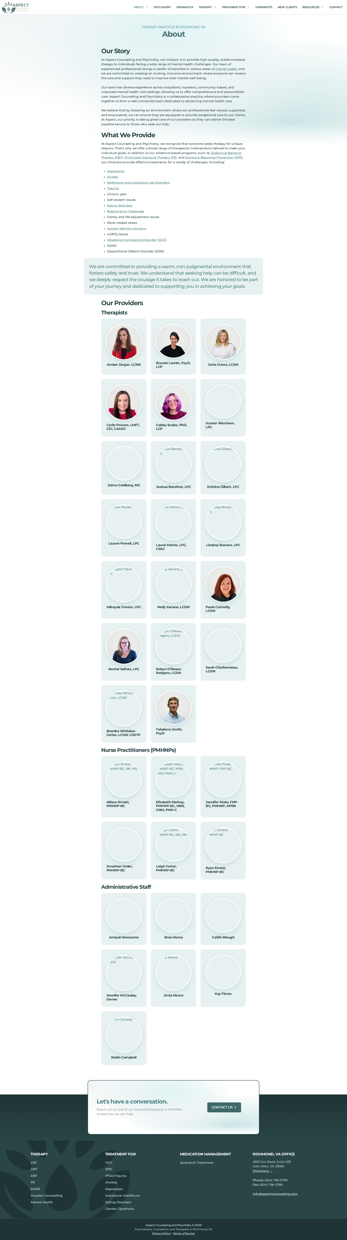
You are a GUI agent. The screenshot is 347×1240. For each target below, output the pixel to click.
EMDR (35, 1189)
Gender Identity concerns (126, 228)
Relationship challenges (125, 211)
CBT (34, 1162)
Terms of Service (184, 1233)
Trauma (113, 188)
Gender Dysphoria (119, 1209)
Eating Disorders (118, 1202)
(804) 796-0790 (276, 1180)
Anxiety (112, 177)
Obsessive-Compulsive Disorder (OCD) (137, 240)
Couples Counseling (46, 1195)
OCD (109, 1162)
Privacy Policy (161, 1233)
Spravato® (184, 7)
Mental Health (42, 1202)
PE (33, 1182)
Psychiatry (162, 7)
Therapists (263, 7)
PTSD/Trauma (116, 1176)
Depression (116, 171)
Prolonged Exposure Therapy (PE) (151, 157)
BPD (108, 1169)
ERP (34, 1176)
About (139, 7)
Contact (335, 7)
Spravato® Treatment (197, 1162)
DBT (34, 1169)
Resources (310, 7)
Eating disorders (119, 205)
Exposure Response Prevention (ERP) (214, 157)
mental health (226, 69)
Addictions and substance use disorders (138, 182)
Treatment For (233, 7)
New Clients (287, 7)
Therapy (205, 7)
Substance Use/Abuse (122, 1195)
